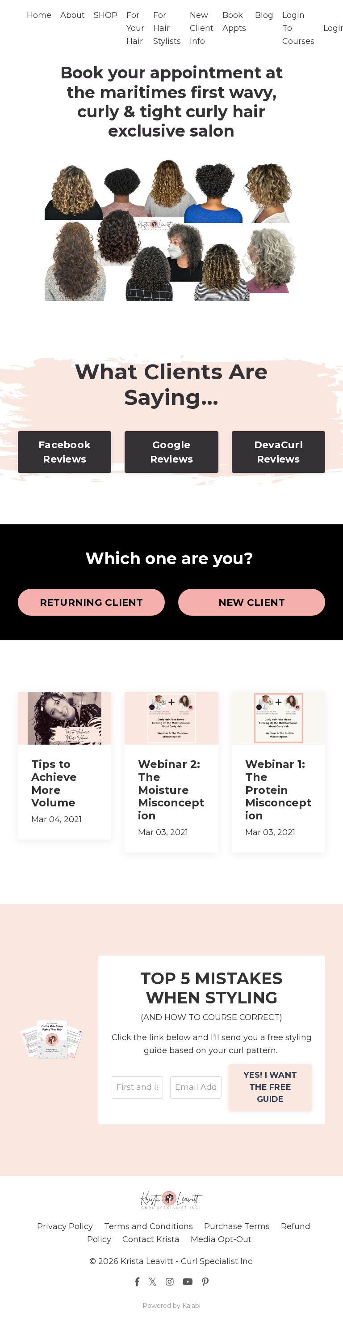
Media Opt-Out (221, 1239)
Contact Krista (151, 1239)
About (72, 15)
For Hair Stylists (167, 28)
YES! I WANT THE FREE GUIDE (270, 1087)
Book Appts (234, 21)
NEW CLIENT (251, 602)
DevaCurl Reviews (278, 452)
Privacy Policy (65, 1226)
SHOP (105, 15)
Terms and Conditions (148, 1226)
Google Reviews (171, 452)
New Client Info (201, 28)
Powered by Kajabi (171, 1306)
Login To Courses (298, 28)
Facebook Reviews (64, 452)
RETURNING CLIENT (91, 602)
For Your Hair (135, 28)
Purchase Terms (237, 1226)
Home (39, 15)
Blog (264, 15)
